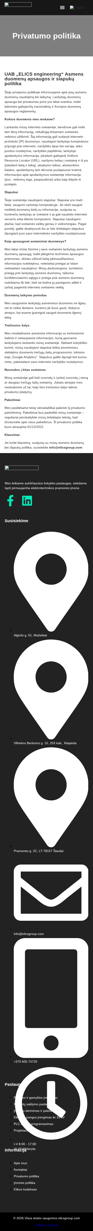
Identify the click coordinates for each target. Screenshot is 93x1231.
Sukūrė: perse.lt (46, 1225)
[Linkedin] (27, 500)
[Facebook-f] (10, 500)
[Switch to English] (77, 7)
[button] (62, 7)
